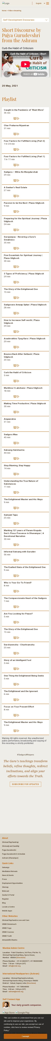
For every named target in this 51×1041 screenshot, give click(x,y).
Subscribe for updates (25, 784)
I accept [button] (25, 1036)
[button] (10, 1030)
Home (4, 11)
